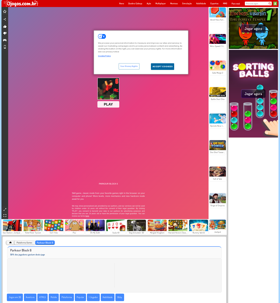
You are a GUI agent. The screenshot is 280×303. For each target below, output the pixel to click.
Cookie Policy (104, 56)
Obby (119, 297)
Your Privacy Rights (129, 66)
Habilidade (108, 297)
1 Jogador (93, 297)
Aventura (30, 297)
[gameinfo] (4, 40)
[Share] (5, 19)
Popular (80, 297)
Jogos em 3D (15, 297)
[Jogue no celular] (5, 47)
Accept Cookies (163, 66)
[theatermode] (5, 209)
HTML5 (42, 297)
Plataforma (67, 297)
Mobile (54, 297)
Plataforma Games (24, 242)
